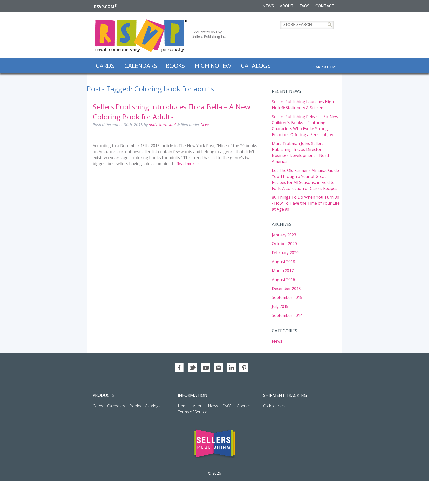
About (287, 6)
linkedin (231, 368)
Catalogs (256, 65)
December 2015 (286, 288)
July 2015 (280, 306)
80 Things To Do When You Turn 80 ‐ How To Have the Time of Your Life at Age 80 (306, 203)
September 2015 (287, 297)
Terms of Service (192, 412)
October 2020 (284, 243)
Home (184, 406)
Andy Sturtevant (162, 124)
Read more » (188, 163)
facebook (179, 368)
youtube (205, 368)
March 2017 (283, 270)
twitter (192, 368)
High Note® (213, 65)
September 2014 (287, 315)
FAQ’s (227, 406)
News (268, 6)
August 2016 (283, 279)
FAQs (304, 6)
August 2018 (283, 261)
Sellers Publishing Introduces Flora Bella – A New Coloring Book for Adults (171, 111)
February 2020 (285, 252)
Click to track (274, 406)
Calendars (140, 65)
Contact (324, 6)
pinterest (244, 368)
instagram (218, 368)
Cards (105, 65)
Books (175, 65)
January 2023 (284, 235)
